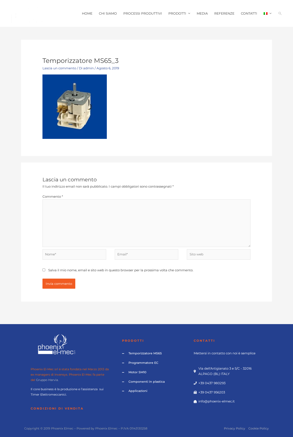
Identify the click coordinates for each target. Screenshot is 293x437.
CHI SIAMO (108, 13)
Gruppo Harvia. (47, 380)
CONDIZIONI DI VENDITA (57, 408)
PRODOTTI (177, 13)
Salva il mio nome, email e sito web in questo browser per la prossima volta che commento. (120, 270)
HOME (87, 13)
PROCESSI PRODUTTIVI (142, 13)
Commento (52, 196)
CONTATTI (249, 13)
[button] (280, 13)
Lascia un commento (59, 68)
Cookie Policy (258, 428)
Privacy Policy (234, 428)
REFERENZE (224, 13)
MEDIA (202, 13)
